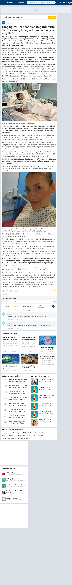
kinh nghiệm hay (14, 433)
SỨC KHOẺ (8, 17)
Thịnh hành (10, 3)
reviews (10, 435)
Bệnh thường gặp (18, 17)
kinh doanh (18, 435)
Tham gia (52, 17)
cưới (34, 435)
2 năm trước (10, 319)
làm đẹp (49, 433)
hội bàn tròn (27, 435)
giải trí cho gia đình (27, 433)
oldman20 (9, 314)
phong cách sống (40, 433)
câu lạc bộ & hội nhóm (9, 438)
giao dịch (40, 435)
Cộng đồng (21, 3)
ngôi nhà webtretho (24, 438)
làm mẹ (4, 433)
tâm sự (4, 435)
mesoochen (9, 22)
